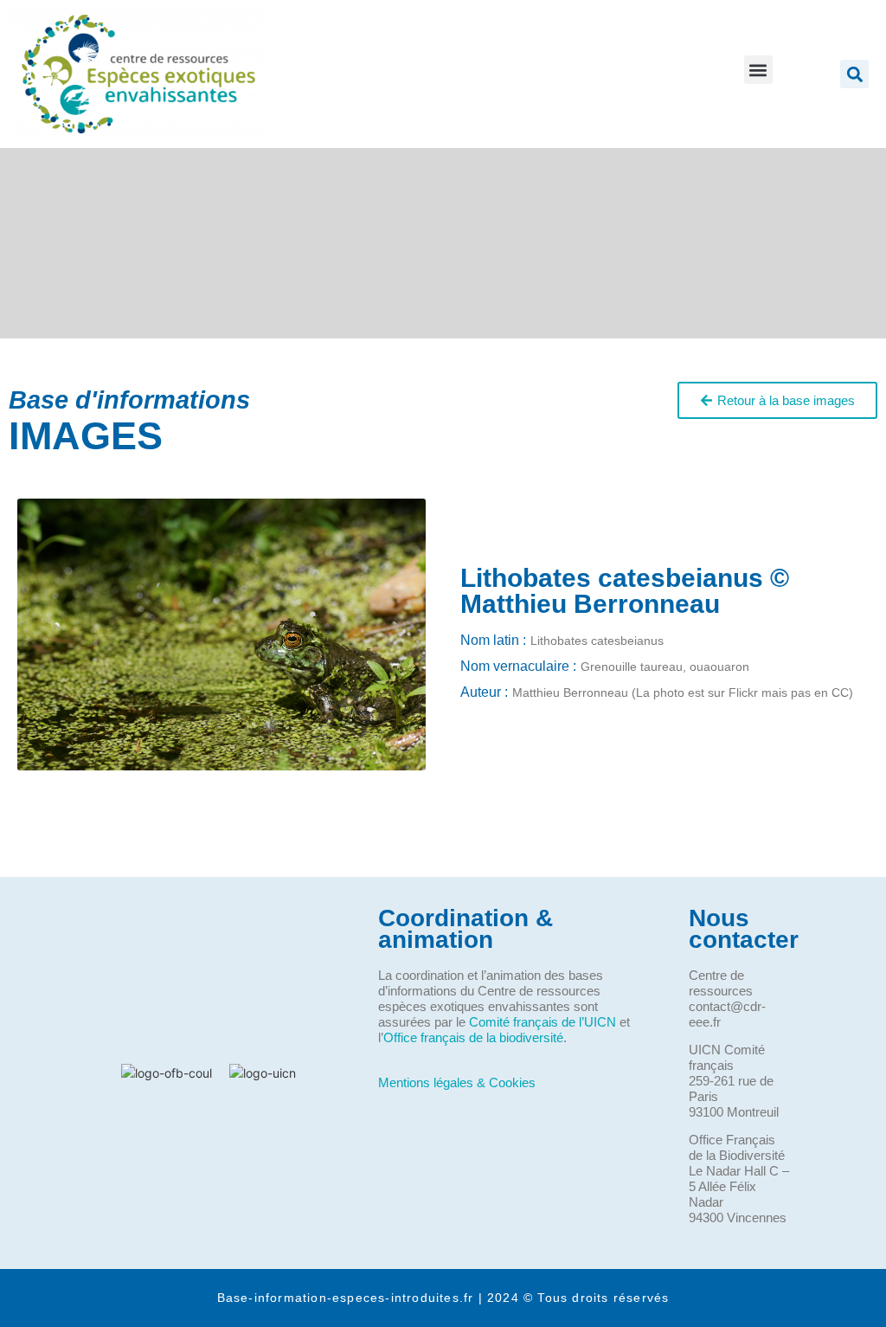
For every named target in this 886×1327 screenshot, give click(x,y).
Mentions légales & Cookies (457, 1082)
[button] (758, 69)
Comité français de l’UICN (542, 1022)
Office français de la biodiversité (473, 1037)
